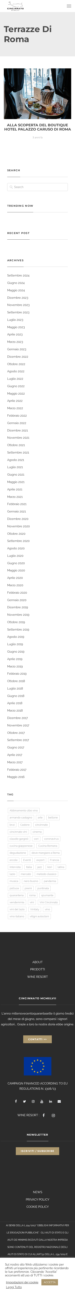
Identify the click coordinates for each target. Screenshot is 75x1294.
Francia (54, 860)
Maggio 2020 (16, 570)
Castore (25, 824)
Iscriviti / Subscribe (37, 1150)
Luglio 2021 (15, 467)
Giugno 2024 (16, 283)
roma (32, 895)
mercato (26, 874)
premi (28, 888)
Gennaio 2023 (16, 349)
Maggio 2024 (16, 290)
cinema (37, 831)
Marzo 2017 (15, 762)
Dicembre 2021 (17, 430)
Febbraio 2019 (17, 673)
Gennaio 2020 (16, 600)
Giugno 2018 (15, 696)
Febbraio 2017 (16, 770)
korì (49, 867)
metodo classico (46, 874)
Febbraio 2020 (17, 592)
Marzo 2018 (15, 710)
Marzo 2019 (15, 666)
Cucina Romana (47, 845)
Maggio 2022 (16, 393)
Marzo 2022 (15, 408)
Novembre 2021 (18, 437)
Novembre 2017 (18, 725)
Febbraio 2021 (16, 504)
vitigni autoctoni (39, 916)
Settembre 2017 (18, 740)
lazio (12, 874)
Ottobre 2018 (16, 681)
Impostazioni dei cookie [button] (22, 1282)
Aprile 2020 (15, 578)
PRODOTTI (37, 969)
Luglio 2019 (15, 644)
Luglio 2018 (15, 688)
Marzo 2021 (15, 497)
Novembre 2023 (18, 305)
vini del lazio (17, 909)
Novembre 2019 (18, 615)
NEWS (37, 1192)
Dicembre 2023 (17, 298)
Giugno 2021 (15, 474)
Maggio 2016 (16, 777)
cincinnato (41, 824)
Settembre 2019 (18, 629)
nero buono (31, 881)
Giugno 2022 (16, 386)
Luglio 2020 (15, 556)
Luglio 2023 (15, 320)
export (40, 860)
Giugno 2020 (16, 563)
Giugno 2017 (15, 747)
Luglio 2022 (15, 379)
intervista (15, 867)
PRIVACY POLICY (37, 1199)
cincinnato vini (18, 831)
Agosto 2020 (16, 548)
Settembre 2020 (18, 541)
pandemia (50, 881)
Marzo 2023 (15, 342)
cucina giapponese (21, 845)
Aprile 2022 (15, 401)
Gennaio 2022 (16, 423)
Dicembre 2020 (17, 519)
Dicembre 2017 (17, 718)
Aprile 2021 (14, 489)
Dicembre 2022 (17, 356)
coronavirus (51, 838)
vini (32, 902)
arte (40, 817)
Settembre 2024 (18, 275)
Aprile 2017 (14, 755)
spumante (47, 895)
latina (61, 867)
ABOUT (37, 962)
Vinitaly (34, 909)
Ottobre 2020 (16, 534)
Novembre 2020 (18, 526)
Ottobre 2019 (16, 622)
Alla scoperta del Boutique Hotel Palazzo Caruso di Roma (37, 127)
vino (47, 909)
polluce (14, 888)
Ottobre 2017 (16, 733)
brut (12, 824)
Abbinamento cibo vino (24, 810)
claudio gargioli (19, 838)
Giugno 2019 (15, 651)
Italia (29, 867)
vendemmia (17, 902)
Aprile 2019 (14, 659)
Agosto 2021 (15, 460)
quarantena (17, 895)
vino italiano (17, 916)
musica (14, 881)
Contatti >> (37, 1039)
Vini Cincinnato (49, 902)
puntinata (43, 888)
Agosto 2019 (15, 637)
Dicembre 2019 (17, 607)
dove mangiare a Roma (46, 852)
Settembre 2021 (18, 452)
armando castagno (21, 817)
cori (36, 838)
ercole (14, 860)
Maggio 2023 (16, 327)
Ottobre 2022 (16, 364)
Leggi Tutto (14, 1287)
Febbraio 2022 (17, 415)
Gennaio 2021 (16, 511)
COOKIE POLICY (37, 1207)
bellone (53, 817)
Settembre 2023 (18, 312)
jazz (39, 867)
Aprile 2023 (15, 334)
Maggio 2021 (15, 482)
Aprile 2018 (14, 703)
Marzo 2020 (15, 585)
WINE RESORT (37, 977)
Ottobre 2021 (16, 445)
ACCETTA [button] (50, 1282)
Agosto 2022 (15, 371)
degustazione (18, 852)
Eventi (27, 860)
